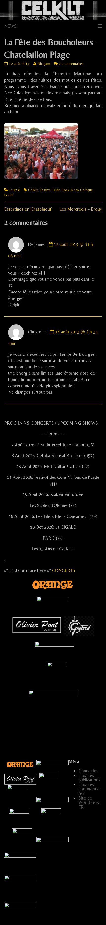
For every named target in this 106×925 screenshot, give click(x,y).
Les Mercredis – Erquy (80, 209)
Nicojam (43, 64)
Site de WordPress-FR (89, 802)
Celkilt (33, 190)
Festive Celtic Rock (54, 190)
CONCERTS (63, 570)
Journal (14, 190)
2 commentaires (71, 64)
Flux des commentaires (89, 789)
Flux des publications (89, 777)
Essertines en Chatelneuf (27, 209)
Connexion (88, 770)
